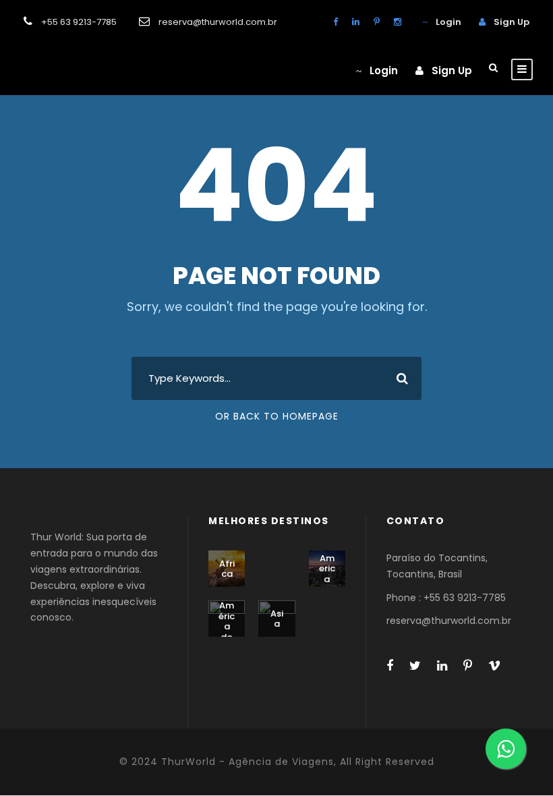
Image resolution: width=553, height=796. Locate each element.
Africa (227, 569)
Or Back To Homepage (277, 416)
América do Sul (227, 626)
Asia (276, 619)
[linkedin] (355, 22)
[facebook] (335, 22)
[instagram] (397, 22)
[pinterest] (377, 22)
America (327, 569)
